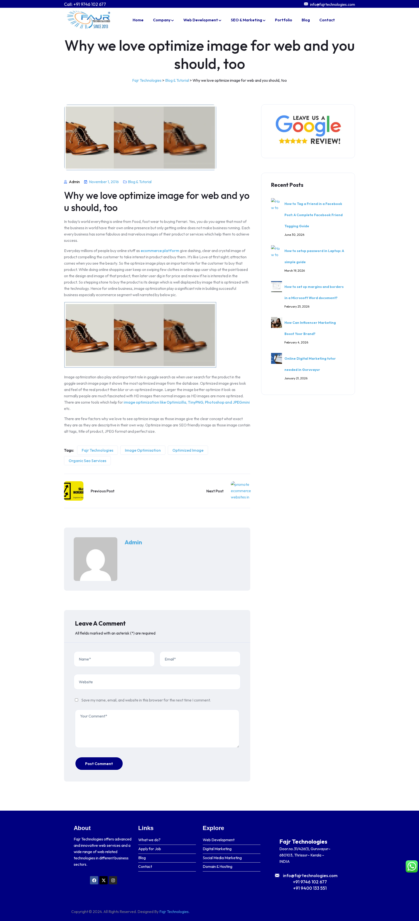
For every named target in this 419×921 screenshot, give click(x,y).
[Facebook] (94, 880)
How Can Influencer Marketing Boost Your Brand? (310, 328)
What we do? (149, 839)
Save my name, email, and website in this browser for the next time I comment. (146, 700)
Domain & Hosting (217, 866)
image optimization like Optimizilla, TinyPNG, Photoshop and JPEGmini (187, 402)
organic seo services (87, 460)
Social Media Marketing (222, 857)
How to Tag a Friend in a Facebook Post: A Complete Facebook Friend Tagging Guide (313, 215)
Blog (306, 19)
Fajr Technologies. (174, 911)
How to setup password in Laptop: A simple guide (314, 256)
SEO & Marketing (246, 19)
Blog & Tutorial (140, 181)
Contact (327, 19)
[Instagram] (113, 880)
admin (133, 542)
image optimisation (143, 450)
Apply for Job (149, 848)
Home (138, 19)
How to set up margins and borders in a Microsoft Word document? (314, 292)
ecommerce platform (160, 250)
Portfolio (283, 19)
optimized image (187, 450)
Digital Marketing (217, 848)
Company (161, 19)
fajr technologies (97, 450)
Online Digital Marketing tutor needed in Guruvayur (310, 364)
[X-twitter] (103, 880)
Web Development (200, 19)
